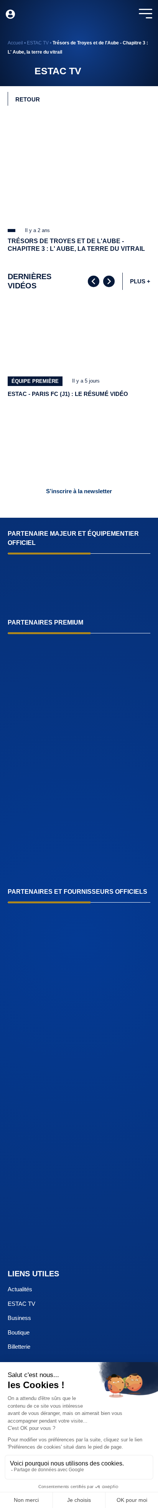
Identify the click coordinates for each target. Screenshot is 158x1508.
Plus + (140, 281)
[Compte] (10, 14)
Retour (27, 99)
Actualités (20, 1289)
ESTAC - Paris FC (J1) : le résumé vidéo (68, 394)
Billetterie (19, 1346)
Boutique (19, 1332)
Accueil (15, 43)
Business (19, 1318)
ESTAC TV (38, 43)
